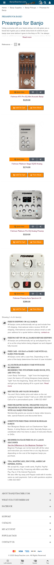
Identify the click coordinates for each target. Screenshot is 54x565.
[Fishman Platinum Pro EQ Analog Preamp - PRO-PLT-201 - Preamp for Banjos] (27, 205)
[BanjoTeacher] (22, 2)
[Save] (33, 92)
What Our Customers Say (15, 500)
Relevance (6, 44)
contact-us (45, 332)
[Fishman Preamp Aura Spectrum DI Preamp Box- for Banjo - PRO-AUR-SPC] (27, 272)
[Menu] (4, 2)
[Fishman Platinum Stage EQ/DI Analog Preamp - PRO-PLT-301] (27, 137)
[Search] (45, 2)
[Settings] (49, 2)
